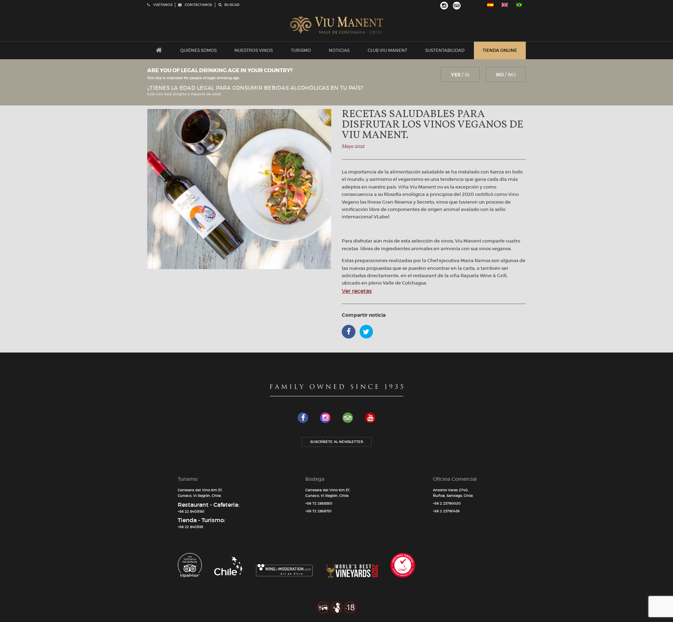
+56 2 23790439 (446, 511)
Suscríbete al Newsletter (336, 441)
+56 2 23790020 (447, 503)
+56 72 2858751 (318, 511)
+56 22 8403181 (190, 527)
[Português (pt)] (519, 5)
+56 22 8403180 (191, 511)
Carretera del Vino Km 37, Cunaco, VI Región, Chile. (200, 493)
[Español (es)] (490, 5)
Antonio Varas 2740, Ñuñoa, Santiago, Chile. (453, 493)
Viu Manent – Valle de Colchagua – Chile (336, 25)
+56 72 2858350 (318, 503)
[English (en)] (505, 5)
